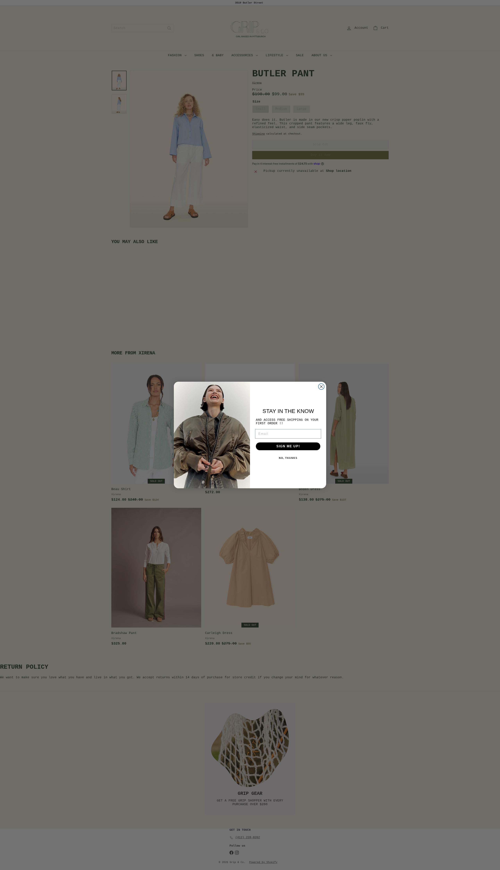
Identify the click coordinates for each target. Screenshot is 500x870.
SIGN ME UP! (288, 446)
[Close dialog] (321, 387)
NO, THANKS (288, 458)
